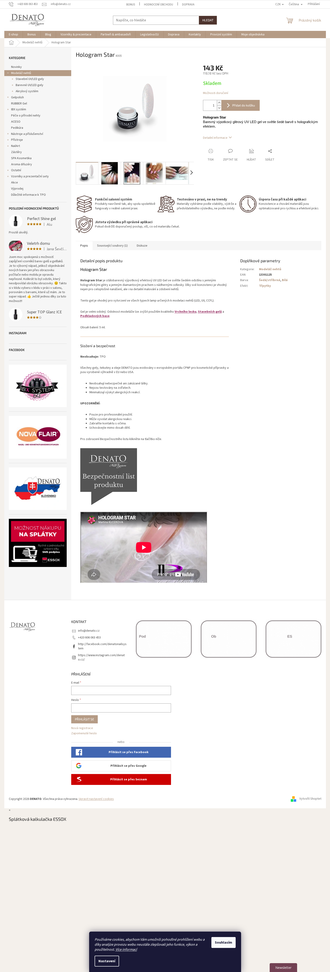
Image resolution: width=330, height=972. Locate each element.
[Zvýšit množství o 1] (219, 102)
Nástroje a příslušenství (27, 134)
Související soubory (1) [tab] (112, 245)
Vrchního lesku (185, 311)
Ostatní (16, 170)
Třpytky (265, 286)
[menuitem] (13, 34)
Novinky (16, 67)
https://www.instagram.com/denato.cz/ (101, 657)
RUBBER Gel (19, 103)
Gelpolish (17, 97)
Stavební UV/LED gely (30, 79)
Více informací (126, 949)
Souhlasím (223, 942)
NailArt (15, 146)
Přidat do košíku (243, 105)
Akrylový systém (27, 91)
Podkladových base (95, 316)
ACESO (15, 121)
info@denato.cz (89, 630)
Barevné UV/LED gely (29, 85)
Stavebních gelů (210, 311)
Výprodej (17, 188)
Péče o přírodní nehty (25, 115)
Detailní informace (215, 138)
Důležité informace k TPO (28, 195)
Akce (14, 182)
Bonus (130, 4)
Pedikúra (17, 128)
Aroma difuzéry (21, 164)
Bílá (285, 280)
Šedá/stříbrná (269, 280)
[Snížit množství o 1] (219, 108)
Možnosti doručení (215, 93)
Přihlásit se (84, 719)
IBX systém (18, 109)
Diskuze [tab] (142, 245)
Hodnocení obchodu (158, 4)
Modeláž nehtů (21, 73)
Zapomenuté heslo (84, 733)
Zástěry (16, 152)
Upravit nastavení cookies (96, 799)
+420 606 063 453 (89, 637)
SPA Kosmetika (21, 158)
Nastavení (106, 961)
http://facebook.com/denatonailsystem (102, 646)
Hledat (207, 20)
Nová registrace (82, 728)
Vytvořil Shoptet (310, 799)
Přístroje (17, 140)
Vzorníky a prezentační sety (30, 176)
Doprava (188, 4)
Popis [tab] (84, 245)
